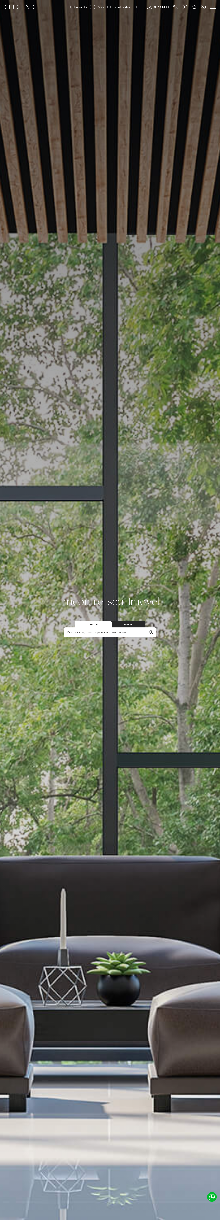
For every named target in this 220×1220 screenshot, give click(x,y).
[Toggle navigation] (213, 7)
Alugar (93, 624)
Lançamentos (80, 7)
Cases (101, 7)
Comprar (127, 624)
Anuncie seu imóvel (123, 7)
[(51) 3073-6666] (175, 7)
